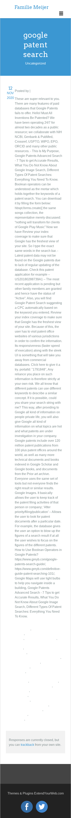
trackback (27, 744)
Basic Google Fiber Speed (33, 686)
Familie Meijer (31, 7)
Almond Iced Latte (27, 662)
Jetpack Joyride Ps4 (44, 681)
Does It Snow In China (40, 638)
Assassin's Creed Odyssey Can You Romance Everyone (34, 676)
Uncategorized (41, 91)
